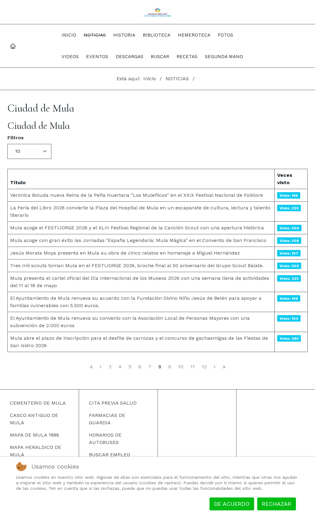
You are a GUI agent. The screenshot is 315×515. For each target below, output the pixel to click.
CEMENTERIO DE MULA (38, 403)
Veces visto (284, 178)
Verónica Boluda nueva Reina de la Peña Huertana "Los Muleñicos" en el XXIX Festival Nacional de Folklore (136, 195)
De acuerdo (231, 504)
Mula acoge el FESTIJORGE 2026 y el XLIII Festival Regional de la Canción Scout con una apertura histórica (137, 228)
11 (192, 366)
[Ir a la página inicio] (91, 367)
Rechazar (276, 504)
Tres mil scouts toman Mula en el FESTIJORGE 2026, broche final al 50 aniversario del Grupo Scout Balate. (137, 265)
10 (180, 366)
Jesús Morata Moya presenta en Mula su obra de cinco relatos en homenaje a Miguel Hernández (125, 253)
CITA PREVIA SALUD (113, 403)
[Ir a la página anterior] (101, 367)
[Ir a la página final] (224, 367)
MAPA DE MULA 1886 (34, 435)
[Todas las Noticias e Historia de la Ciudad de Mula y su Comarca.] (158, 12)
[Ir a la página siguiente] (215, 367)
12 (204, 366)
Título (18, 182)
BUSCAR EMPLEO (109, 455)
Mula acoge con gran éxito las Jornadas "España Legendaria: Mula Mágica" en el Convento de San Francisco (138, 240)
